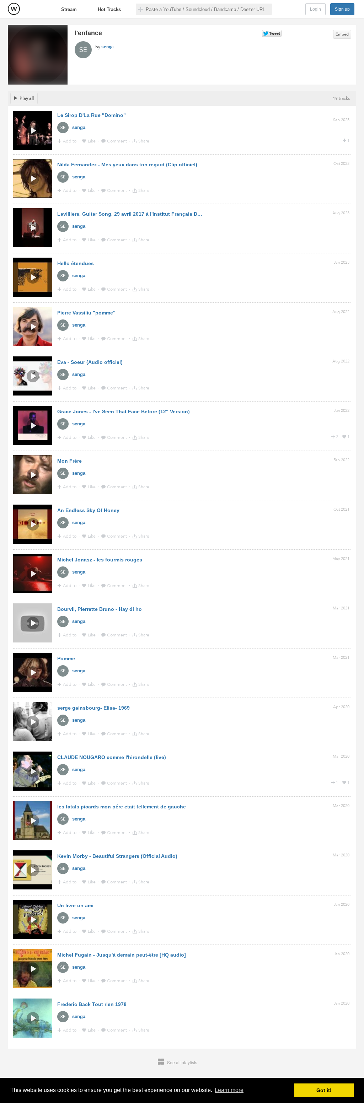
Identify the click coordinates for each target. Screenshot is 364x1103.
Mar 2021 (341, 608)
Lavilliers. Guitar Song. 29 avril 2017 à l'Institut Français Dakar (132, 214)
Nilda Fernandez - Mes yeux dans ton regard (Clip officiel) (127, 164)
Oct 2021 (341, 509)
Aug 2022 (340, 311)
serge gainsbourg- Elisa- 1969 (93, 708)
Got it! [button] (324, 1090)
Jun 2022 (341, 410)
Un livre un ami (75, 905)
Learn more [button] (229, 1090)
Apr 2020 (341, 707)
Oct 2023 (341, 163)
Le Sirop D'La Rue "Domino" (91, 115)
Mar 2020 (341, 756)
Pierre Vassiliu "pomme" (86, 313)
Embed (342, 34)
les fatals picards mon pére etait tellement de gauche (121, 806)
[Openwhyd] (14, 9)
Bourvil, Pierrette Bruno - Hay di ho (99, 609)
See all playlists (182, 1062)
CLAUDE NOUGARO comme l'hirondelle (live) (111, 757)
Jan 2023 (341, 262)
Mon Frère (69, 461)
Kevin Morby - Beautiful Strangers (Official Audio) (117, 856)
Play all (27, 98)
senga (107, 46)
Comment (117, 141)
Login (315, 9)
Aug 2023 (340, 213)
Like (92, 141)
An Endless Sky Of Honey (88, 510)
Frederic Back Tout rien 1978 (92, 1004)
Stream (69, 9)
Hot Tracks (109, 9)
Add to (70, 141)
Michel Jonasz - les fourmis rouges (99, 560)
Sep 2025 (341, 120)
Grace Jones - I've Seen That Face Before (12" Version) (123, 411)
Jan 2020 (341, 904)
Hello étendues (75, 263)
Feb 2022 (341, 460)
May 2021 (340, 558)
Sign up (342, 9)
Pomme (66, 658)
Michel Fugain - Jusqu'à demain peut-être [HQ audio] (121, 955)
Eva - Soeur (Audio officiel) (90, 362)
